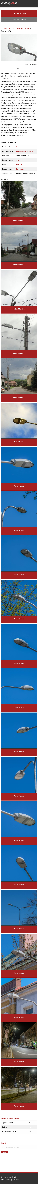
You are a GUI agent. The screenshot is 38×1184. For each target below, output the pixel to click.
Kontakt (16, 1180)
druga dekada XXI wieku (24, 151)
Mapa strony (5, 1180)
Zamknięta (20, 169)
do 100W (19, 164)
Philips (18, 147)
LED (17, 160)
